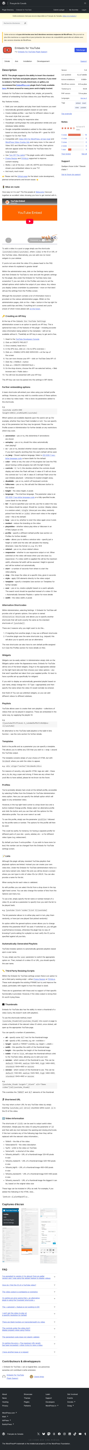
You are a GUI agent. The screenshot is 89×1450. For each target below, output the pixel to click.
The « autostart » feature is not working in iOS (20, 1307)
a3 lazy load (45, 139)
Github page (22, 176)
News (4, 1398)
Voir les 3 (84, 98)
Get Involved (72, 1394)
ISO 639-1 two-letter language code (20, 497)
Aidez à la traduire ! (70, 16)
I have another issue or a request (15, 1352)
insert (84, 103)
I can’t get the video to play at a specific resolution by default (14, 1314)
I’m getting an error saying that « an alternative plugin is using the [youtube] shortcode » (21, 1299)
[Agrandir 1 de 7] (16, 1211)
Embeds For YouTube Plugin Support (32, 52)
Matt (5, 1417)
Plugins (26, 1402)
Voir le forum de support (71, 174)
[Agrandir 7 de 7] (54, 1258)
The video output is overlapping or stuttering (20, 1292)
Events (70, 1398)
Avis (16, 61)
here (4, 88)
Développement (43, 61)
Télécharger (80, 50)
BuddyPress (8, 1424)
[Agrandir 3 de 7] (35, 1211)
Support (84, 61)
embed (78, 103)
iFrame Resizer (11, 158)
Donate (71, 1402)
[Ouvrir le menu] (85, 3)
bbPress (6, 1420)
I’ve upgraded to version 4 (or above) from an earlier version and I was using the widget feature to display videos (26, 1277)
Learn (48, 1394)
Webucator (40, 192)
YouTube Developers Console (27, 339)
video (77, 107)
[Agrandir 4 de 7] (54, 1211)
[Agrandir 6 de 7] (54, 1250)
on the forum (35, 309)
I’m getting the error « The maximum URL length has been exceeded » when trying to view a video (22, 1344)
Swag (70, 1406)
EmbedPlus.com (23, 85)
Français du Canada (15, 1434)
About (4, 1394)
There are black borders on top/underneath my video (23, 1322)
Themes (27, 1398)
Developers (50, 1402)
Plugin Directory (8, 10)
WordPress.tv (52, 1406)
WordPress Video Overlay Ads (17, 142)
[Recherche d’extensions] (25, 23)
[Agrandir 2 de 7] (16, 1230)
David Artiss (39, 1377)
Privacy (5, 1406)
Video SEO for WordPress (29, 139)
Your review (66, 154)
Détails (7, 61)
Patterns (27, 1406)
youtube (83, 107)
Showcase (28, 1394)
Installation (27, 61)
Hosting (5, 1402)
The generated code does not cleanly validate (20, 1337)
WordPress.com (9, 1413)
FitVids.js (24, 158)
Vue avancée (66, 114)
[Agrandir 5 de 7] (54, 1223)
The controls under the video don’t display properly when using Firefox (16, 1329)
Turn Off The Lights (17, 155)
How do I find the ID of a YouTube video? (19, 1285)
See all (84, 154)
